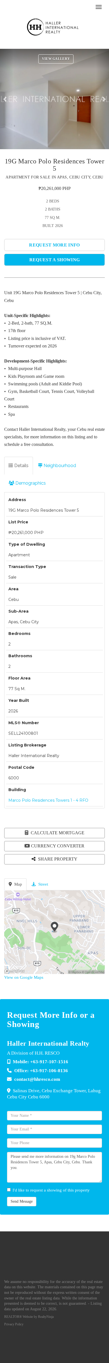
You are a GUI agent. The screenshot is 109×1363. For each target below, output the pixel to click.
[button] (6, 99)
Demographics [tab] (30, 483)
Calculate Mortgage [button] (57, 832)
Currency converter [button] (57, 846)
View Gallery (56, 59)
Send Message (22, 1201)
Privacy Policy (13, 1324)
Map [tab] (17, 884)
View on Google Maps (23, 977)
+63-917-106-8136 (49, 1070)
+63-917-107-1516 (49, 1061)
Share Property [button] (57, 859)
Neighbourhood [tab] (59, 465)
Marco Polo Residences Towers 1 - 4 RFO (48, 800)
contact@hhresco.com (37, 1079)
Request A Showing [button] (54, 259)
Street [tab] (42, 884)
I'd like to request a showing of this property (51, 1190)
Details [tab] (21, 465)
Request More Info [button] (54, 245)
